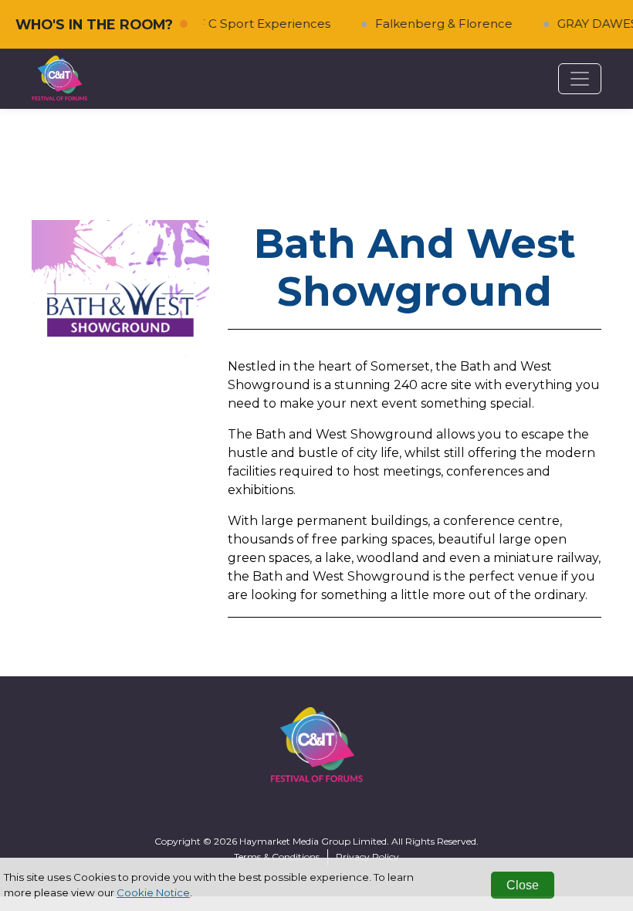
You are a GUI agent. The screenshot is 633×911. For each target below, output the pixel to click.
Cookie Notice (153, 892)
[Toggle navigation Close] (579, 78)
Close (522, 885)
